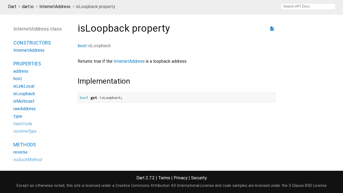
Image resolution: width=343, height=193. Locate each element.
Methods (24, 144)
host (17, 78)
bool (82, 45)
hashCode (22, 123)
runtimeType (24, 131)
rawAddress (24, 108)
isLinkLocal (23, 86)
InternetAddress (54, 6)
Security (199, 177)
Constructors (32, 43)
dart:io (28, 6)
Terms (164, 177)
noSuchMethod (27, 159)
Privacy (181, 177)
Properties (27, 63)
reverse (20, 152)
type (17, 116)
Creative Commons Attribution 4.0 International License (164, 185)
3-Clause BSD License (308, 185)
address (20, 71)
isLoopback (24, 93)
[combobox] (308, 6)
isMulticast (24, 101)
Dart (12, 6)
